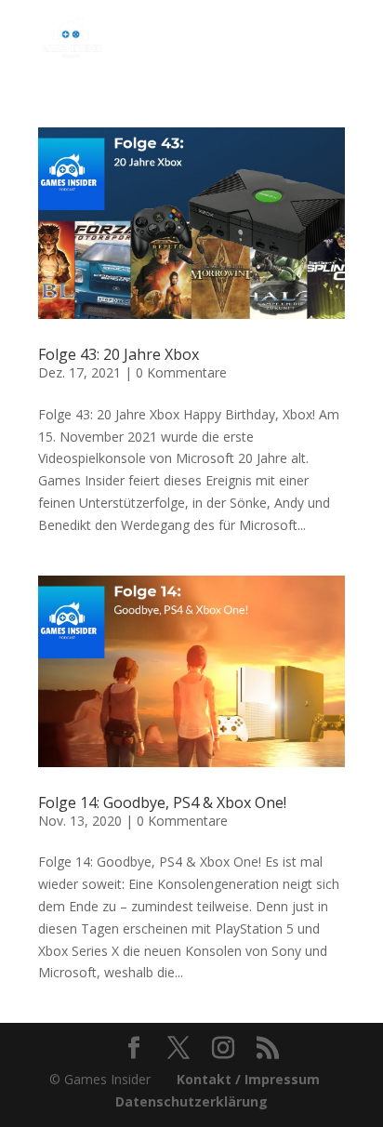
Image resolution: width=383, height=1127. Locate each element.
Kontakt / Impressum (248, 1079)
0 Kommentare (181, 372)
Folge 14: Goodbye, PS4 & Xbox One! (162, 802)
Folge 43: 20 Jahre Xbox (118, 354)
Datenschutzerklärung (191, 1101)
